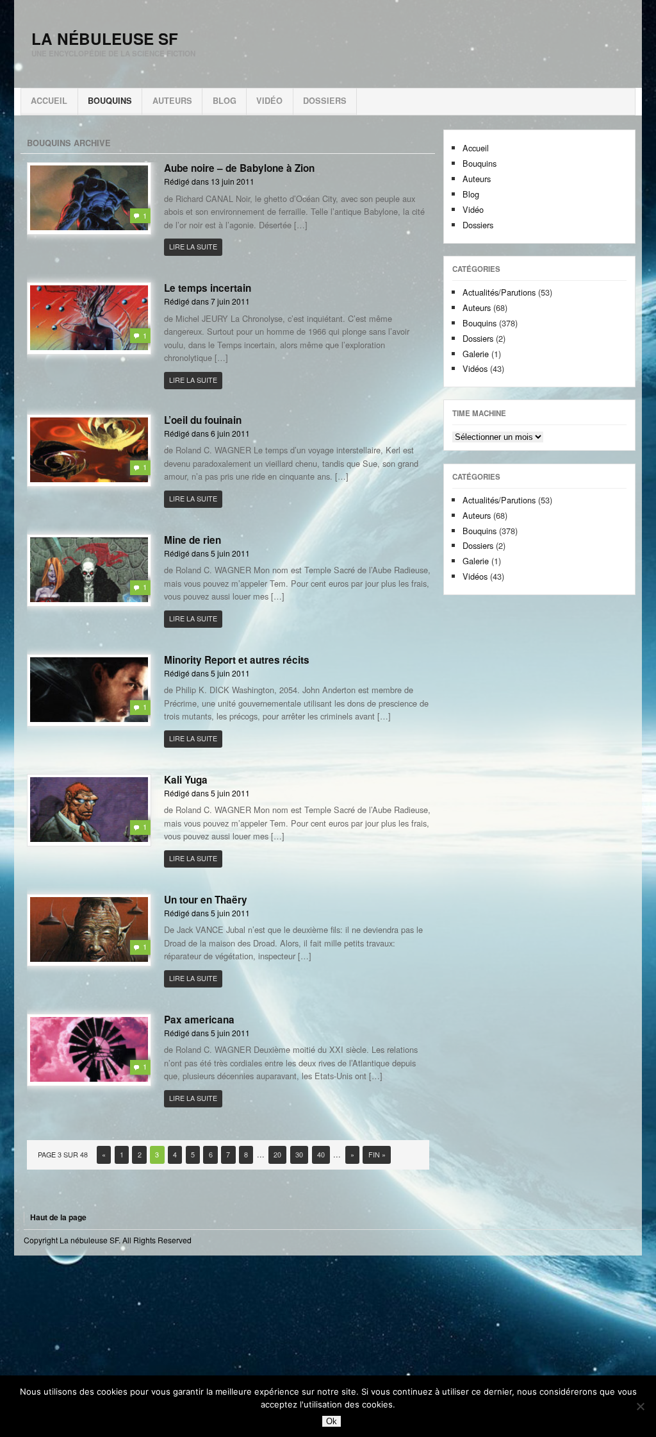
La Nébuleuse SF (104, 38)
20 (277, 1154)
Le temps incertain (207, 288)
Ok (331, 1421)
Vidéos (475, 368)
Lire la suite (193, 246)
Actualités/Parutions (499, 292)
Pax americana (199, 1020)
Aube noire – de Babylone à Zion (239, 168)
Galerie (476, 354)
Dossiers (325, 100)
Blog (224, 100)
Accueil (49, 100)
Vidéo (269, 100)
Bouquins (110, 100)
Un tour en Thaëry (205, 900)
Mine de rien (192, 540)
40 (321, 1154)
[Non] (640, 1406)
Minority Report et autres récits (236, 660)
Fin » (377, 1154)
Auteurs (172, 100)
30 (299, 1154)
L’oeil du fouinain (203, 420)
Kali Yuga (186, 780)
